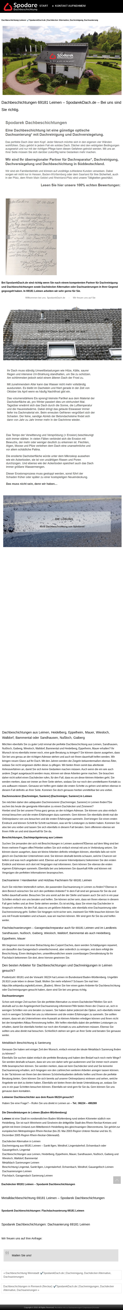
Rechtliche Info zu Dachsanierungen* (68, 1307)
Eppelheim (84, 748)
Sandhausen (110, 744)
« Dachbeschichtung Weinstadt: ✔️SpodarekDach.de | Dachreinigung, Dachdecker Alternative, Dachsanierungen (57, 1275)
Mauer (95, 748)
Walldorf (40, 748)
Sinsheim (52, 1122)
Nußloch (7, 748)
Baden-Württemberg (94, 977)
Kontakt (96, 1307)
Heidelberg (71, 748)
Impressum (88, 1307)
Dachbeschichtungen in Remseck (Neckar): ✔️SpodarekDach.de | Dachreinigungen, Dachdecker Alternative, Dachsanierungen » (58, 1288)
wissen (6, 1018)
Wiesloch (29, 748)
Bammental (52, 748)
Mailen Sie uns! (22, 1255)
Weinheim (35, 1122)
